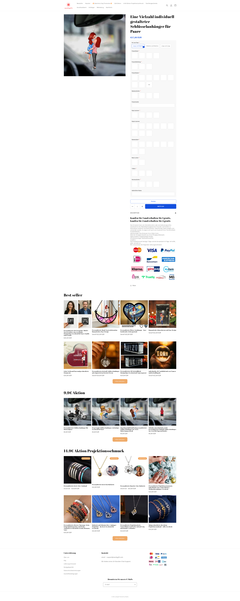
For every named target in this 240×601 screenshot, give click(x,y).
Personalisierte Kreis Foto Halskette (103, 484)
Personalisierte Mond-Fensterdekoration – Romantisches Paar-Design (105, 331)
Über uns (66, 557)
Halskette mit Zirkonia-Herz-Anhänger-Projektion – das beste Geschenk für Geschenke (104, 526)
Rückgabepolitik (69, 567)
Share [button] (134, 285)
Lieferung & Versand (70, 564)
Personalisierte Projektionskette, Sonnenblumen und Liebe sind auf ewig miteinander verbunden (132, 526)
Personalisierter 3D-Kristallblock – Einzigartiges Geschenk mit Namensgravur (133, 372)
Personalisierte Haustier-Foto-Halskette (132, 486)
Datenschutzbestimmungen (72, 570)
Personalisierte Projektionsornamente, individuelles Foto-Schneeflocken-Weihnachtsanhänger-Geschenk (161, 487)
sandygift (117, 596)
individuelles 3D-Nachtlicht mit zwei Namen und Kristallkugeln (162, 372)
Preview (153, 201)
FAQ (65, 560)
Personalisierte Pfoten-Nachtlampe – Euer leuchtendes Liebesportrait (133, 331)
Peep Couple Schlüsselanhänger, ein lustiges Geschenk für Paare (105, 428)
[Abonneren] (135, 584)
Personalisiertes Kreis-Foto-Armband (75, 486)
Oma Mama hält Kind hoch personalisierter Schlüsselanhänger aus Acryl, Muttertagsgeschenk (133, 429)
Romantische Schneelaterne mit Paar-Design (162, 330)
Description (134, 213)
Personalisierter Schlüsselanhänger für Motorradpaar (76, 428)
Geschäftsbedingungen (71, 574)
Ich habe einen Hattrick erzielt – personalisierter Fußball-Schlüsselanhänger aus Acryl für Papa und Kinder (162, 429)
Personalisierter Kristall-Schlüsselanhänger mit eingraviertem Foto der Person (105, 372)
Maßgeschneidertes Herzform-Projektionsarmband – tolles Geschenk (160, 526)
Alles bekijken (120, 381)
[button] (167, 5)
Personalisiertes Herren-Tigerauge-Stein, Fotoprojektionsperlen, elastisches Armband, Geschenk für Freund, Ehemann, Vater (77, 527)
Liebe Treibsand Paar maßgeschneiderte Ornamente (76, 372)
